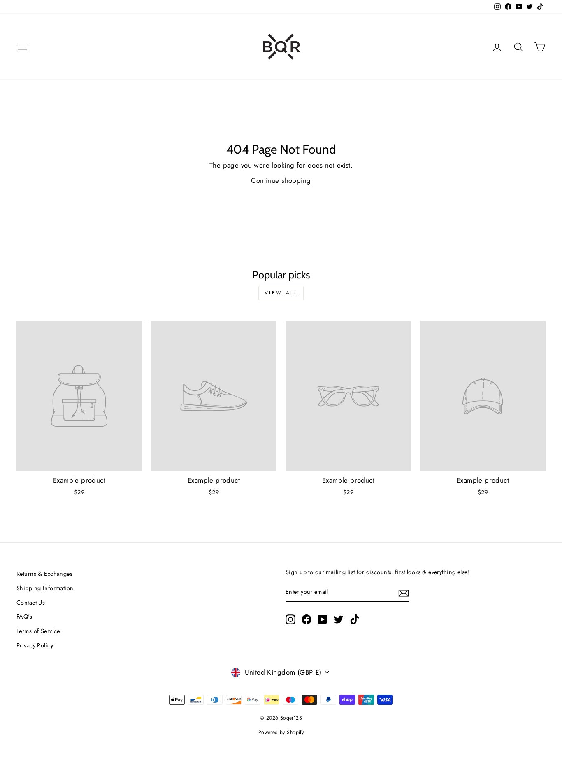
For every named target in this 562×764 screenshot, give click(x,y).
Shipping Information (45, 588)
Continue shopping (281, 180)
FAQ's (24, 616)
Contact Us (30, 602)
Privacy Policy (34, 645)
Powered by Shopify (281, 732)
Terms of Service (38, 631)
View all (281, 293)
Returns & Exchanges (44, 574)
